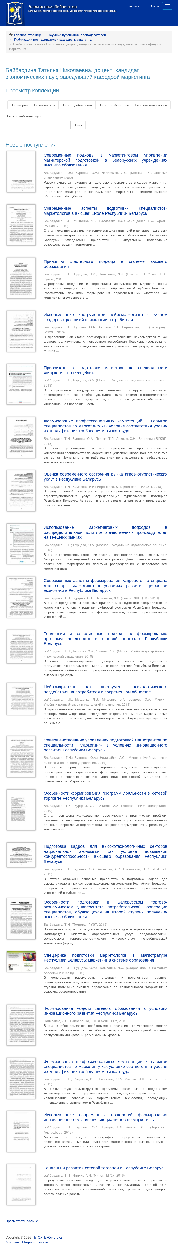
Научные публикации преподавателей (77, 34)
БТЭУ (38, 1237)
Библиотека (53, 1237)
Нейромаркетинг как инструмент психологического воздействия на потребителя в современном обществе (105, 689)
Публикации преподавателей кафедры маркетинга (53, 39)
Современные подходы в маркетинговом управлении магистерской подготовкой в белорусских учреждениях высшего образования (105, 160)
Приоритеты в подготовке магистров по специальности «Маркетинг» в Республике (105, 369)
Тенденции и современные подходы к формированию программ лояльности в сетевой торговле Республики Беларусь (105, 638)
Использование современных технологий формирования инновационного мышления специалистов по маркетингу (105, 1116)
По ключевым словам (151, 104)
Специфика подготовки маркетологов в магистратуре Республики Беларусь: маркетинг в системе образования (105, 957)
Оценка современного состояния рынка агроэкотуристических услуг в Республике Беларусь (105, 476)
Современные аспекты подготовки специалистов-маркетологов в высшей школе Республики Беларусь (105, 210)
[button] (135, 6)
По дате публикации (114, 104)
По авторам (19, 104)
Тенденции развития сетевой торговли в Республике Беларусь (104, 1168)
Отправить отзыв (35, 1241)
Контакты (12, 1241)
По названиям (45, 104)
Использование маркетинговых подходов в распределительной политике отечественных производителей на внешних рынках (105, 532)
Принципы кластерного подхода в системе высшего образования (105, 263)
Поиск (78, 125)
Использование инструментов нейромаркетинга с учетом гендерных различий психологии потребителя (105, 316)
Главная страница (28, 34)
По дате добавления (77, 104)
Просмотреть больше (22, 1220)
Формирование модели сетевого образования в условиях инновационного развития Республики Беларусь (105, 1010)
